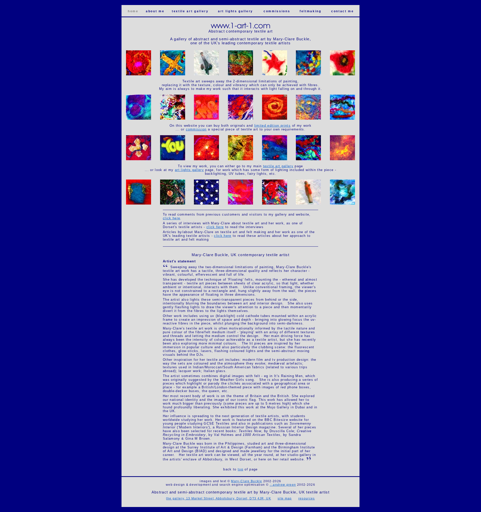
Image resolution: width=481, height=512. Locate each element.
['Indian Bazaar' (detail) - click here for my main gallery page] (138, 74)
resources (306, 498)
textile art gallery (190, 11)
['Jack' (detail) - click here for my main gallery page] (240, 119)
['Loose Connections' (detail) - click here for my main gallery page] (308, 74)
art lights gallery (235, 11)
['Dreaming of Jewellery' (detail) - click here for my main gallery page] (308, 119)
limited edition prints (272, 125)
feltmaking (310, 11)
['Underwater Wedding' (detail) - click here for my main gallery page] (240, 74)
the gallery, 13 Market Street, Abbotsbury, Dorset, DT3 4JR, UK (218, 498)
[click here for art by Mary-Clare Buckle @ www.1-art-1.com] (240, 28)
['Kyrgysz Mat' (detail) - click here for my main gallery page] (274, 119)
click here (171, 218)
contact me (342, 11)
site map (285, 498)
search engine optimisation (242, 484)
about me (155, 11)
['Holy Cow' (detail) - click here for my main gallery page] (274, 74)
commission (196, 129)
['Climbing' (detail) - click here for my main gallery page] (240, 159)
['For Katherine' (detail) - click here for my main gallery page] (138, 159)
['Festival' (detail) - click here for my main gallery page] (138, 204)
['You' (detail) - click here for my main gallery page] (172, 159)
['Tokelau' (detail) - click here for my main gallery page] (342, 204)
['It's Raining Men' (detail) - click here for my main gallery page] (206, 74)
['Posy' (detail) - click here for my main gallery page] (342, 74)
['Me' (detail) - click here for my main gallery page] (206, 119)
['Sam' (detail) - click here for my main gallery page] (206, 204)
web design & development (188, 484)
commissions (277, 11)
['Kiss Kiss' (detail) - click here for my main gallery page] (172, 74)
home (133, 11)
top (240, 469)
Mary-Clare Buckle (246, 481)
